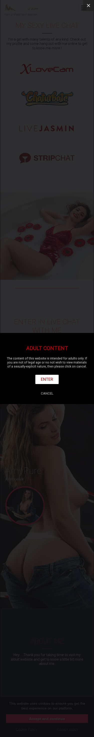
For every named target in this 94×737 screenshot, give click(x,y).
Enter (47, 379)
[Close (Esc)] (88, 5)
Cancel (47, 393)
